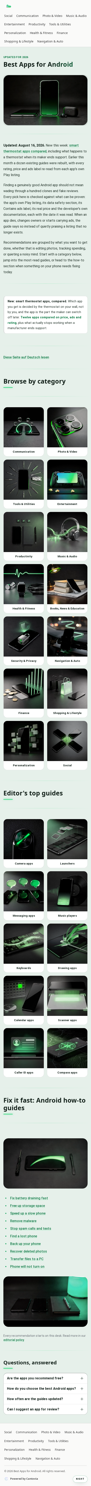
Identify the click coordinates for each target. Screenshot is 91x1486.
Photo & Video (52, 16)
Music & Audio (76, 16)
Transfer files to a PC (27, 1259)
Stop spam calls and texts (30, 1229)
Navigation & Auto (50, 41)
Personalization (15, 33)
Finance (62, 33)
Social (8, 16)
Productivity (37, 24)
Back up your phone (25, 1244)
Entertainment (14, 24)
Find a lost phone (23, 1236)
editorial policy (13, 1340)
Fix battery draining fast (29, 1198)
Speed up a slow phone (28, 1213)
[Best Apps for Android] (9, 6)
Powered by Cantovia (24, 1479)
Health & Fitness (41, 33)
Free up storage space (27, 1206)
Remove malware (23, 1221)
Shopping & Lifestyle (18, 41)
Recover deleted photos (28, 1251)
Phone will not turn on (27, 1267)
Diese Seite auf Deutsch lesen (26, 357)
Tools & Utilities (60, 24)
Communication (27, 16)
